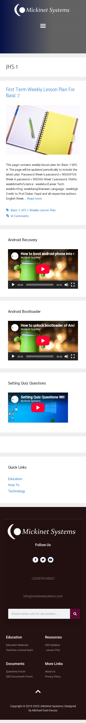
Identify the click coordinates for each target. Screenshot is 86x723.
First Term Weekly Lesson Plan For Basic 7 (40, 93)
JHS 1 (24, 210)
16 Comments (20, 216)
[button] (43, 25)
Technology (16, 491)
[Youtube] (50, 560)
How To (13, 485)
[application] (43, 269)
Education (15, 479)
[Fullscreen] (73, 285)
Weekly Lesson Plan (42, 210)
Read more (34, 198)
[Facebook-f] (35, 560)
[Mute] (66, 285)
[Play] (13, 285)
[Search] (75, 614)
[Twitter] (43, 560)
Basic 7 (15, 210)
